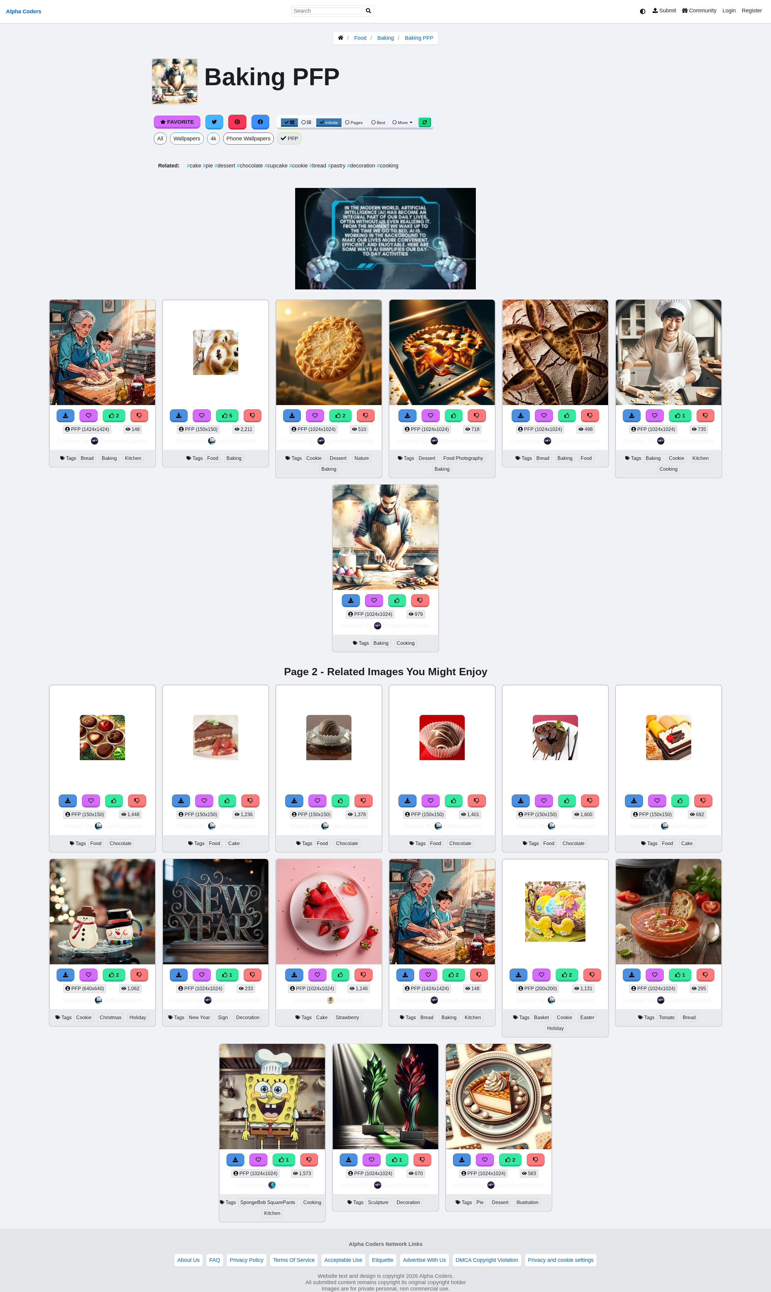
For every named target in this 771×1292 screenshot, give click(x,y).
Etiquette (382, 1260)
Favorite (180, 122)
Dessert (338, 458)
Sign (223, 1017)
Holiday (138, 1017)
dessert (225, 166)
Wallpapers (186, 139)
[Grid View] (289, 122)
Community (702, 11)
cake (195, 166)
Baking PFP (419, 38)
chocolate (250, 166)
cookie (299, 166)
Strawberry (347, 1017)
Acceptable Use (343, 1260)
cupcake (276, 166)
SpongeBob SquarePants (267, 1202)
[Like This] (114, 800)
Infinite (331, 122)
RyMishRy (350, 1000)
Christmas (110, 1017)
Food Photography (463, 458)
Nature (361, 458)
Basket (541, 1017)
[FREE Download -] (68, 800)
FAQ (214, 1260)
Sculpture (378, 1202)
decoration (362, 166)
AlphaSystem (236, 440)
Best (380, 122)
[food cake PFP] (215, 738)
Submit (667, 11)
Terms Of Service (294, 1260)
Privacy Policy (247, 1260)
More (403, 122)
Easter (587, 1017)
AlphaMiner (293, 1184)
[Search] (369, 11)
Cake (234, 843)
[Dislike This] (137, 800)
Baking (385, 38)
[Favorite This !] (91, 800)
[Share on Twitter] (214, 122)
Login (729, 11)
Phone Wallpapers (248, 139)
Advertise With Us (424, 1260)
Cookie (314, 458)
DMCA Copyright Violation (487, 1260)
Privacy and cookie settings (561, 1260)
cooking (387, 166)
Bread (87, 458)
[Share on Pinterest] (237, 122)
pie (208, 166)
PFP (292, 139)
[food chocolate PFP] (102, 738)
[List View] (306, 122)
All (160, 139)
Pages (357, 122)
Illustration (527, 1202)
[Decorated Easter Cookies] (555, 912)
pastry (337, 166)
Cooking (669, 469)
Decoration (248, 1017)
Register (752, 11)
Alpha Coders (23, 11)
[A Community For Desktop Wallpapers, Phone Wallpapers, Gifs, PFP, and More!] (340, 38)
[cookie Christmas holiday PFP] (102, 912)
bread (318, 166)
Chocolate (121, 843)
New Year (199, 1017)
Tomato (667, 1017)
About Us (188, 1260)
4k (213, 139)
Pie (480, 1202)
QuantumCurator (124, 440)
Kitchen (133, 458)
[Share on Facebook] (260, 122)
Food (360, 38)
